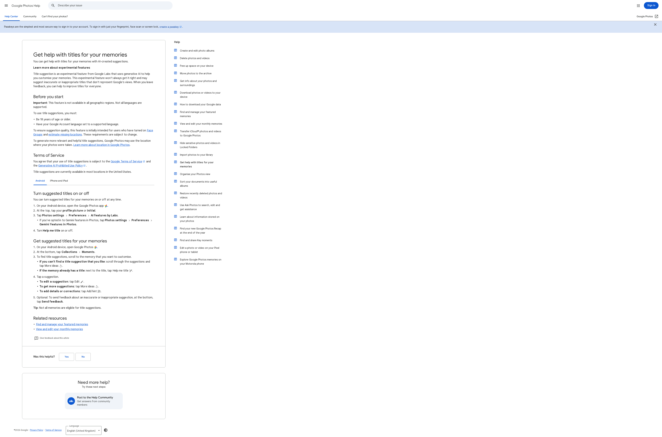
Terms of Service (53, 430)
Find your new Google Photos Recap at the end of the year (200, 230)
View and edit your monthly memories (59, 329)
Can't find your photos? (55, 16)
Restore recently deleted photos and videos (201, 195)
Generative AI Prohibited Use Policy (60, 165)
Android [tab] (40, 180)
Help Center (11, 16)
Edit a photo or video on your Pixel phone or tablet (199, 250)
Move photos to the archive (196, 73)
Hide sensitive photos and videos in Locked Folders (200, 145)
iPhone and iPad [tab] (59, 180)
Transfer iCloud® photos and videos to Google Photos (200, 133)
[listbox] (84, 430)
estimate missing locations (65, 134)
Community (30, 16)
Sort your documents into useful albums (198, 183)
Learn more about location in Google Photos (101, 145)
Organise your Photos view (195, 174)
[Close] (655, 25)
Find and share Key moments (196, 240)
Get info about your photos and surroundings (198, 83)
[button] (6, 5)
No (83, 356)
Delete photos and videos (194, 58)
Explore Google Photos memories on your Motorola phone (200, 261)
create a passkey (169, 26)
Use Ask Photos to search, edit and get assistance (200, 207)
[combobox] (115, 5)
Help (177, 42)
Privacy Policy (36, 430)
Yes (67, 356)
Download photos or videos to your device (200, 94)
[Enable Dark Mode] (106, 430)
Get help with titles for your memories (197, 164)
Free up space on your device (196, 65)
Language (74, 426)
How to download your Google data (200, 104)
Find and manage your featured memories (62, 324)
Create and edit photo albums (197, 50)
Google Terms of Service (126, 161)
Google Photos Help (26, 6)
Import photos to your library (196, 154)
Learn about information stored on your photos (199, 219)
